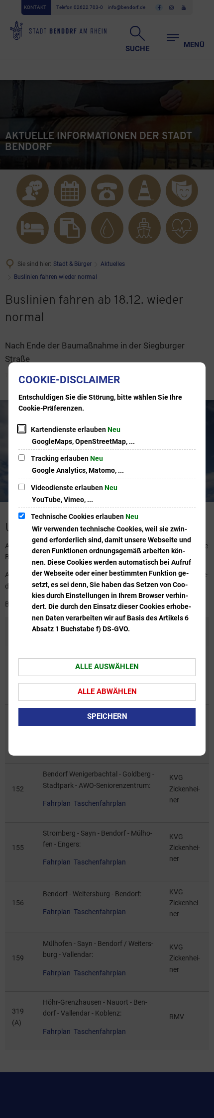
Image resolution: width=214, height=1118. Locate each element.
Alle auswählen (107, 666)
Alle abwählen (107, 691)
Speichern (107, 716)
